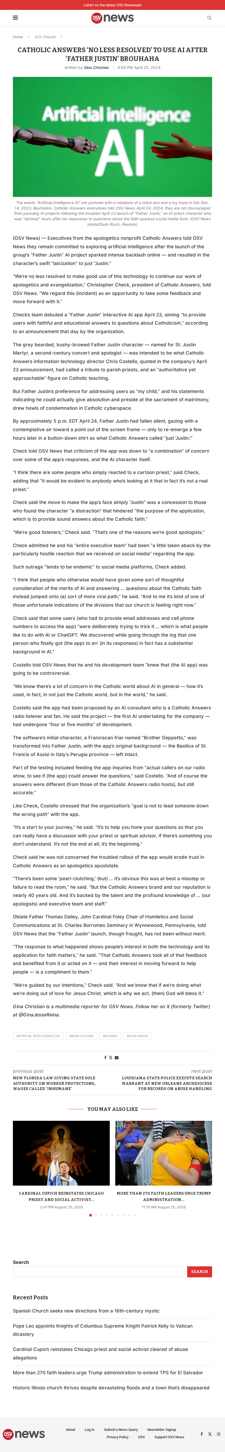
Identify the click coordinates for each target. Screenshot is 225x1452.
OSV (141, 1437)
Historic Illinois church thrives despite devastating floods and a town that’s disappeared (111, 1387)
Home (18, 37)
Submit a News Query (121, 1430)
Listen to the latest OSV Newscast (113, 5)
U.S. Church (45, 37)
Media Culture (81, 1036)
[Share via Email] (117, 1057)
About (70, 1430)
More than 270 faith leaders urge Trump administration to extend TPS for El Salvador (108, 1372)
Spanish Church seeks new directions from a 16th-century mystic (86, 1311)
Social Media (137, 1036)
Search (21, 1262)
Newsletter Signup (161, 1430)
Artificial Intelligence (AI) (38, 1036)
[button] (20, 1168)
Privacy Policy (117, 1437)
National (110, 1036)
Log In (89, 1430)
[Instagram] (218, 1434)
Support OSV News (169, 1437)
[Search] (209, 18)
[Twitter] (210, 1434)
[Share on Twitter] (111, 1057)
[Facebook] (202, 1434)
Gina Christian (96, 67)
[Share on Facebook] (105, 1057)
